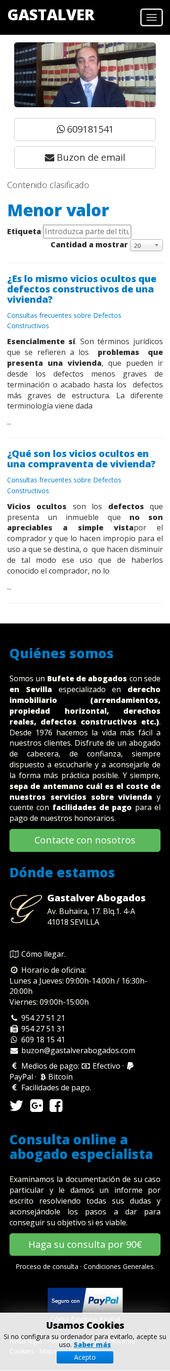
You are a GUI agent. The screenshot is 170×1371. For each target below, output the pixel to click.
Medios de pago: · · (67, 1071)
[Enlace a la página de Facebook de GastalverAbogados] (56, 1108)
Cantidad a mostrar (89, 244)
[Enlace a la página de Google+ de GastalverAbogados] (36, 1108)
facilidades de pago (92, 807)
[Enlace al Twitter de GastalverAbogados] (16, 1108)
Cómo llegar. (43, 954)
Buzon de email (89, 157)
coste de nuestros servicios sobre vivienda (85, 791)
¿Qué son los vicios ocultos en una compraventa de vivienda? (81, 458)
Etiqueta (24, 231)
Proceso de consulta (47, 1266)
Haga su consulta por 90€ (85, 1244)
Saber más (92, 1344)
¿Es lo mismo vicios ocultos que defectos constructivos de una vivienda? (81, 289)
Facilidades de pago (54, 1087)
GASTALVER (50, 14)
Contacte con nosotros (85, 840)
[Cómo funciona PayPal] (85, 1300)
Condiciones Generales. (119, 1266)
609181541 (89, 129)
